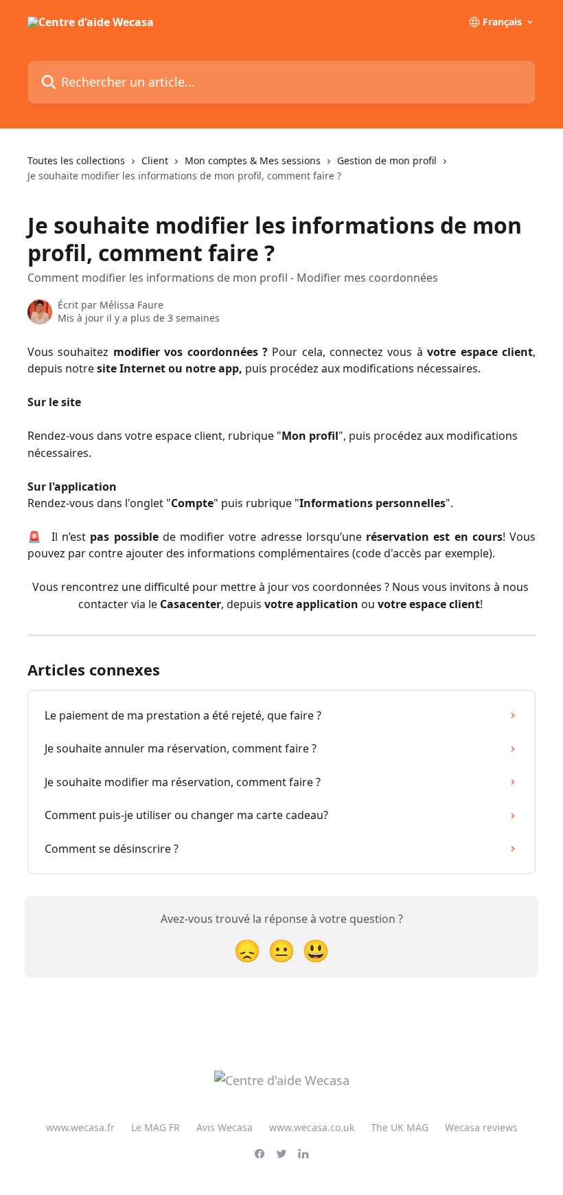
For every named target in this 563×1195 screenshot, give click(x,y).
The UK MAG (399, 1127)
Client (154, 160)
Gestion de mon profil (387, 160)
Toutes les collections (76, 160)
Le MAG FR (155, 1127)
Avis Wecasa (224, 1127)
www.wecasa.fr (80, 1127)
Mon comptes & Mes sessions (253, 160)
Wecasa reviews (481, 1127)
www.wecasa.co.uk (311, 1127)
